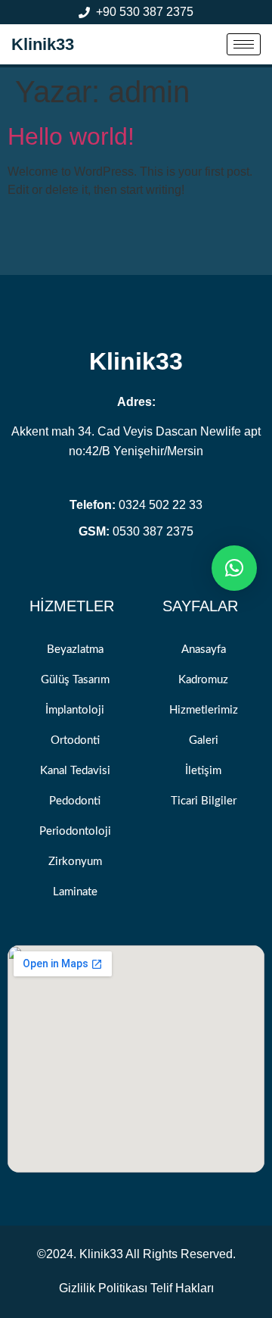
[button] (234, 568)
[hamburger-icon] (244, 44)
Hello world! (71, 136)
